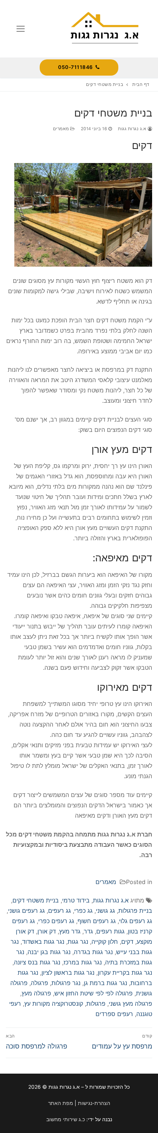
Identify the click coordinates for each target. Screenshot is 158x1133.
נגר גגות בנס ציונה (37, 962)
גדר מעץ (69, 931)
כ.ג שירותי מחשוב (65, 1119)
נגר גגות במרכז (83, 962)
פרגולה (39, 983)
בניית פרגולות (135, 910)
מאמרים (62, 128)
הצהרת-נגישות (94, 1103)
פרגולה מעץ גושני (130, 1003)
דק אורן (46, 931)
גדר (88, 931)
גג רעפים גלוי (135, 921)
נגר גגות (78, 941)
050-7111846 (76, 67)
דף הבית (141, 84)
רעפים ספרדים (114, 1014)
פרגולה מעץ (36, 993)
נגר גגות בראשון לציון (68, 972)
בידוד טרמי (76, 900)
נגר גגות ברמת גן (105, 983)
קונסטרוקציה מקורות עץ (53, 1003)
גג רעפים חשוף (97, 921)
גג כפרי (83, 910)
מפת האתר (60, 1103)
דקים (127, 941)
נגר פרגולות (65, 983)
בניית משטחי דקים (35, 900)
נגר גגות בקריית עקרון (125, 972)
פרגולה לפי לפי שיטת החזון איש (93, 993)
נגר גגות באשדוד (43, 941)
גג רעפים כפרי (56, 921)
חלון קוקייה (104, 941)
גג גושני (105, 910)
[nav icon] (20, 29)
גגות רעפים (110, 931)
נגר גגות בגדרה (93, 952)
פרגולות (95, 1003)
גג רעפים (59, 910)
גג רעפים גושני (26, 910)
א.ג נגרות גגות (133, 128)
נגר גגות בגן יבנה (49, 952)
